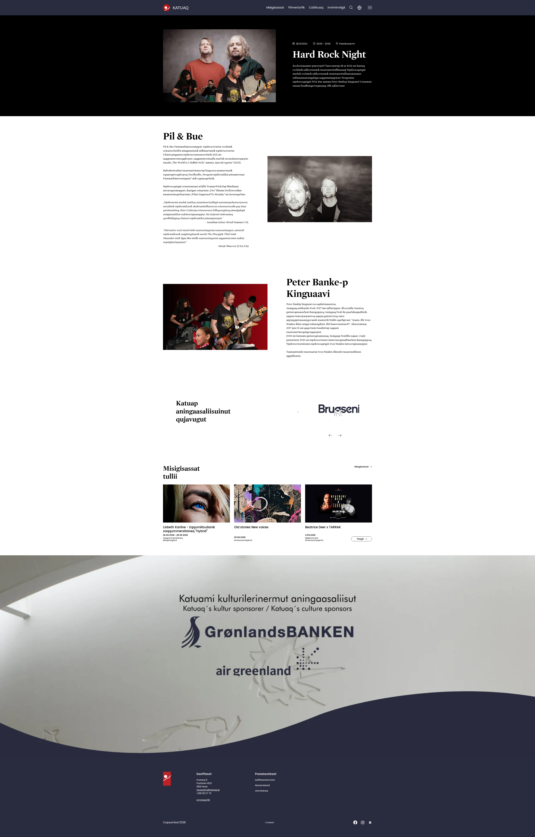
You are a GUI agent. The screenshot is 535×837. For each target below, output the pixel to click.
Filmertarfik (296, 7)
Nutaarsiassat (262, 785)
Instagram (363, 822)
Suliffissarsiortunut (265, 779)
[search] (350, 8)
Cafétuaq (316, 7)
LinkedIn (370, 822)
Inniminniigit (336, 7)
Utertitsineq (261, 790)
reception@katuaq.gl (208, 790)
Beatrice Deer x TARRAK (323, 527)
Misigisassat (275, 7)
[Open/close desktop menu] (370, 7)
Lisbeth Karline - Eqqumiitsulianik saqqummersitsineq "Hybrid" (189, 529)
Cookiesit (269, 822)
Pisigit (360, 539)
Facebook (355, 822)
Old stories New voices (251, 527)
